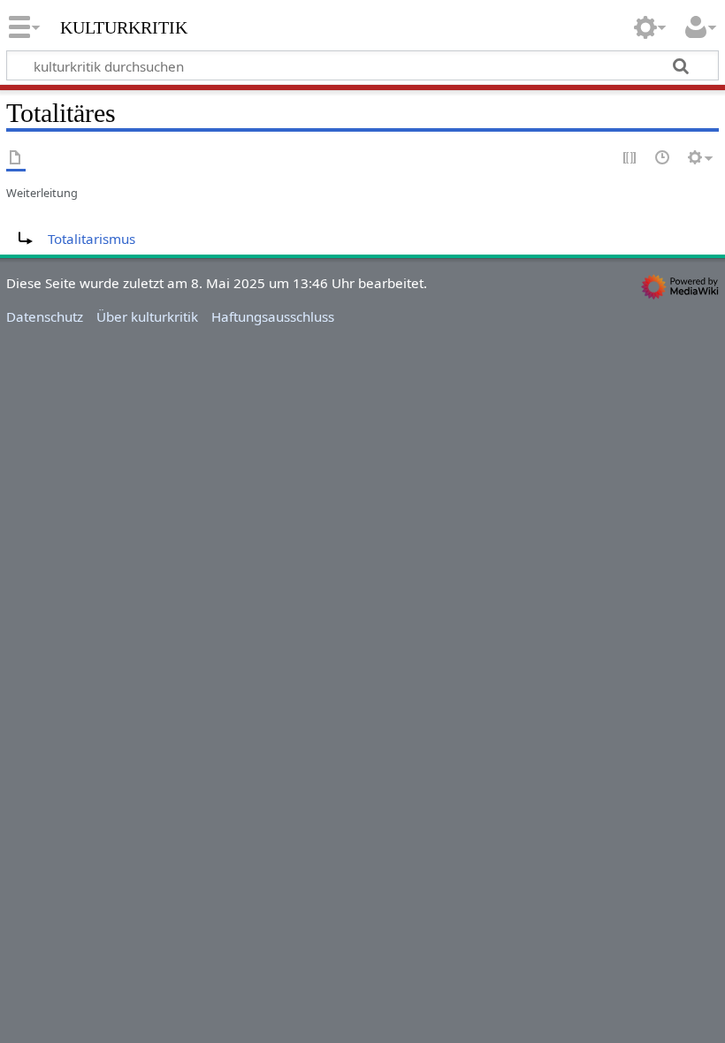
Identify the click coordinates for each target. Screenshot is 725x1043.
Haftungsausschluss (272, 316)
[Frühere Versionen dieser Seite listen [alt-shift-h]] (663, 158)
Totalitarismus (91, 238)
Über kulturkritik (147, 316)
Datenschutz (44, 316)
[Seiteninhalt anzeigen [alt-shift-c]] (16, 158)
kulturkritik (123, 25)
